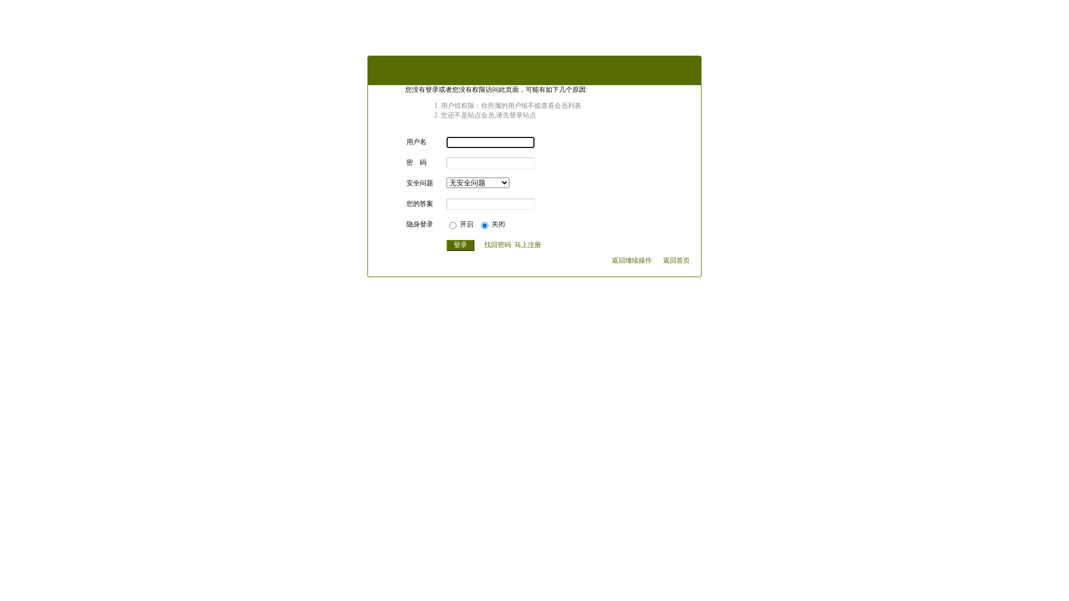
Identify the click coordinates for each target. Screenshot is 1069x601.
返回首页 (676, 260)
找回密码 (497, 245)
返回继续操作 (632, 260)
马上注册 (527, 245)
